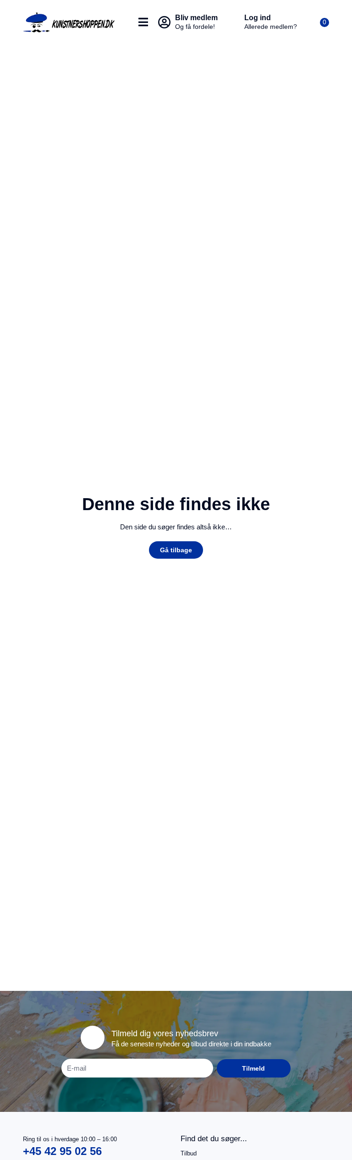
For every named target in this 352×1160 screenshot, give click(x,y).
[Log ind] (233, 22)
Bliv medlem (196, 18)
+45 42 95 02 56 (62, 1151)
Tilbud (189, 1153)
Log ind (257, 18)
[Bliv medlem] (164, 22)
